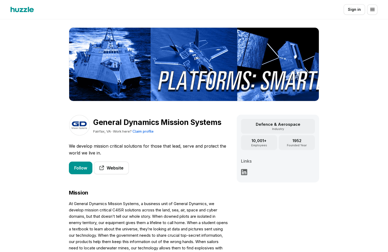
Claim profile (143, 131)
